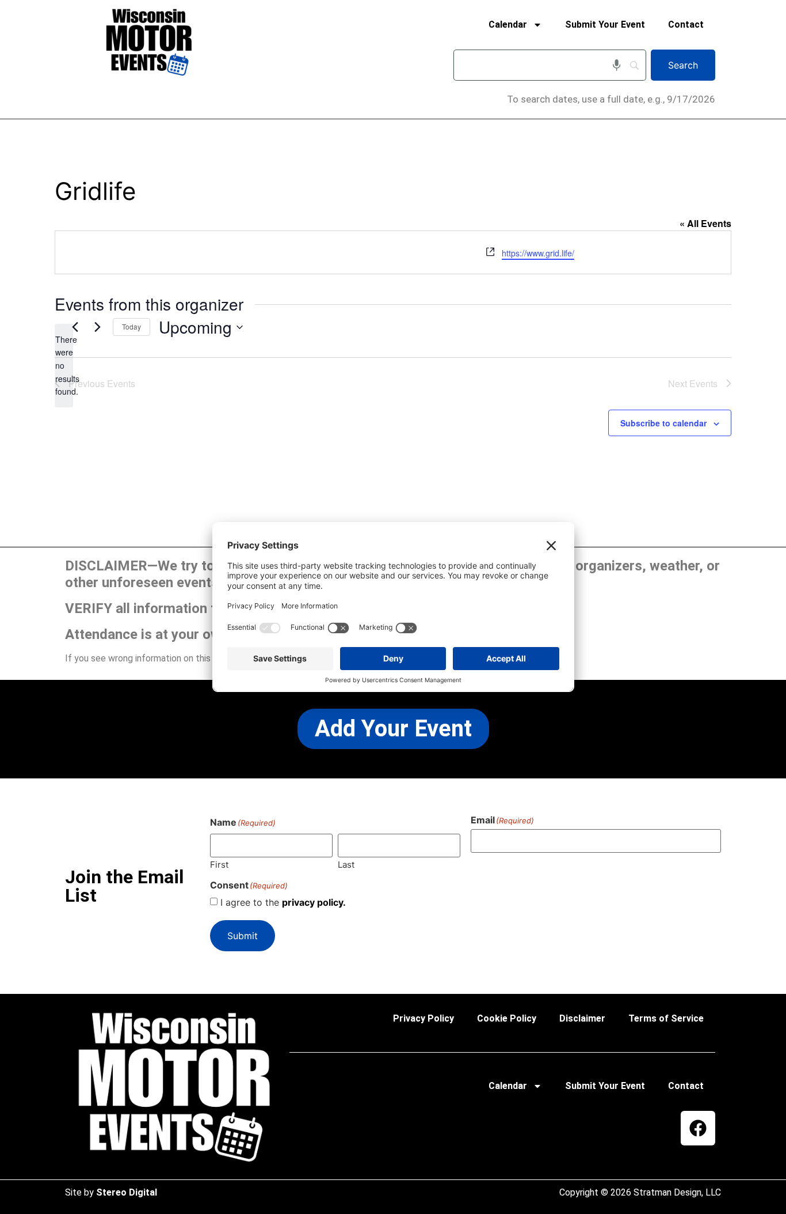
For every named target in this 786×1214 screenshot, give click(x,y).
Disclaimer (582, 1018)
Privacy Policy (423, 1018)
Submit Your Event (605, 24)
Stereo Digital (126, 1192)
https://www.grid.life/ (538, 253)
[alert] (64, 365)
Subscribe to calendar (663, 423)
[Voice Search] (616, 65)
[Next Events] (97, 327)
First (219, 864)
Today (131, 326)
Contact (686, 24)
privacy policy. (314, 902)
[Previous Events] (75, 327)
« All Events (705, 223)
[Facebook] (698, 1128)
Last (346, 864)
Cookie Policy (506, 1018)
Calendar (508, 24)
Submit (242, 935)
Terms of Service (666, 1018)
